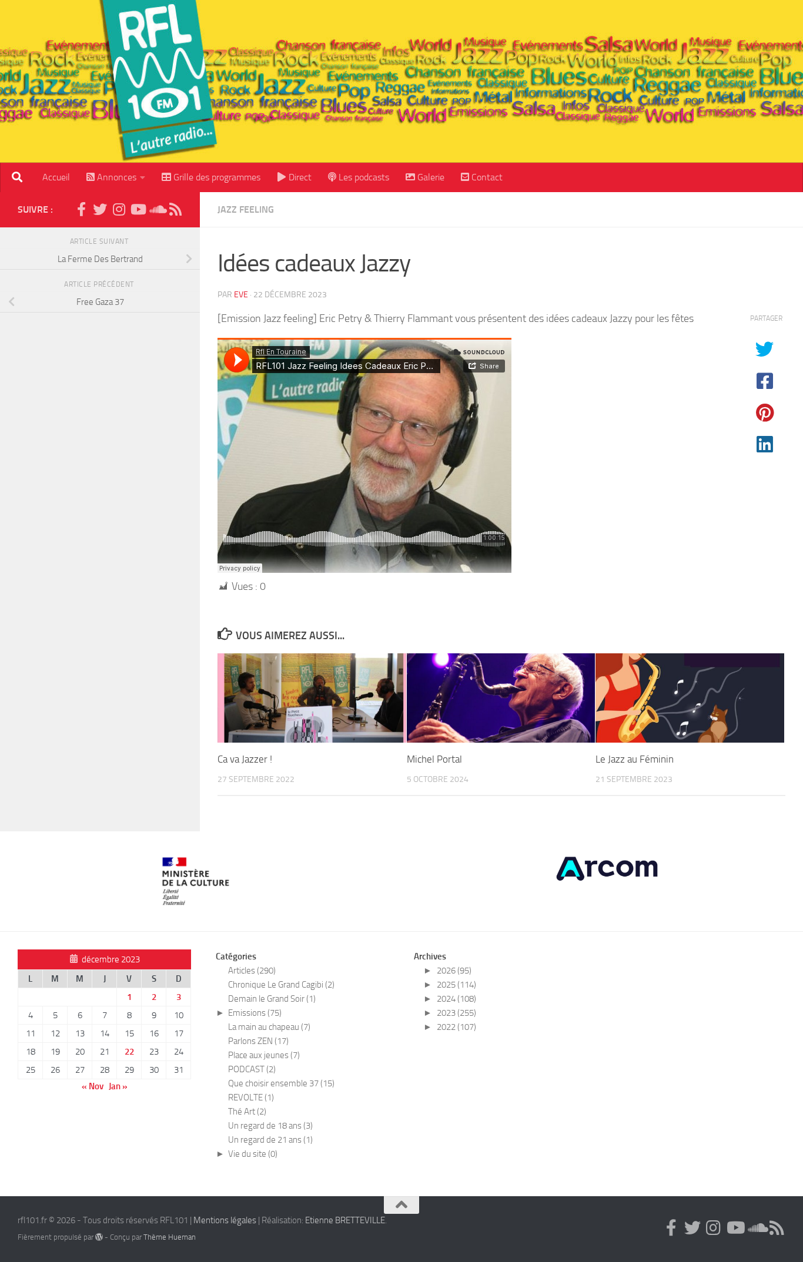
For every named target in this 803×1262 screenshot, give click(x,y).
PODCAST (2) (252, 1069)
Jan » (118, 1086)
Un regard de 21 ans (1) (270, 1140)
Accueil (56, 177)
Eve (241, 295)
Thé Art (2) (247, 1111)
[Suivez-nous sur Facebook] (81, 209)
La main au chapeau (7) (269, 1027)
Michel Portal (434, 759)
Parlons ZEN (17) (258, 1041)
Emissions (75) (255, 1013)
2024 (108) (456, 999)
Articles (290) (252, 970)
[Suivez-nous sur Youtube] (138, 209)
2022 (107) (456, 1027)
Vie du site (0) (252, 1154)
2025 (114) (456, 984)
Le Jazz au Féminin (634, 759)
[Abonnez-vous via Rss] (175, 209)
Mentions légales (224, 1220)
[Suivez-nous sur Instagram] (119, 209)
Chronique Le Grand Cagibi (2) (281, 984)
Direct (299, 177)
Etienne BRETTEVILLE (345, 1220)
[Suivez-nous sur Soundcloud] (156, 209)
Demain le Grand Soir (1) (272, 999)
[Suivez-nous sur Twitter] (100, 209)
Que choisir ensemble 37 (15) (281, 1083)
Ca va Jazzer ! (245, 759)
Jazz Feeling (246, 209)
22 (129, 1051)
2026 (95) (454, 970)
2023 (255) (456, 1013)
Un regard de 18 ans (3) (270, 1125)
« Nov (92, 1086)
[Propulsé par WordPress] (99, 1237)
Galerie (429, 177)
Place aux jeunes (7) (264, 1055)
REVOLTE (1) (251, 1097)
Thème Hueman (169, 1237)
